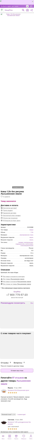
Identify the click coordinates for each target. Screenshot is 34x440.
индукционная (20, 244)
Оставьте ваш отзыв (17, 370)
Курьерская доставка (9, 213)
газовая (20, 242)
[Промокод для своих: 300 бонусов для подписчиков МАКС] (17, 2)
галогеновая (29, 244)
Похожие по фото (18, 187)
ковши (31, 230)
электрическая (28, 242)
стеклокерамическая (26, 245)
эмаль (31, 237)
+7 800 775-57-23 (17, 294)
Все (32, 303)
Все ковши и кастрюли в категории (14, 276)
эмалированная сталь (26, 235)
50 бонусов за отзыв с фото (11, 220)
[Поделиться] (31, 10)
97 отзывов (18, 377)
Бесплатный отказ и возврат (12, 215)
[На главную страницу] (2, 10)
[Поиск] (23, 10)
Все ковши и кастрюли (17, 281)
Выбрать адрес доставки (9, 6)
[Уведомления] (31, 6)
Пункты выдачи (8, 210)
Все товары (13, 279)
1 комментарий (21, 414)
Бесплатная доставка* (10, 208)
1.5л (32, 232)
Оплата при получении (10, 218)
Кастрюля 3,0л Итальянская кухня (18, 390)
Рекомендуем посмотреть (13, 303)
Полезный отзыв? (8, 414)
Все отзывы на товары (17, 284)
